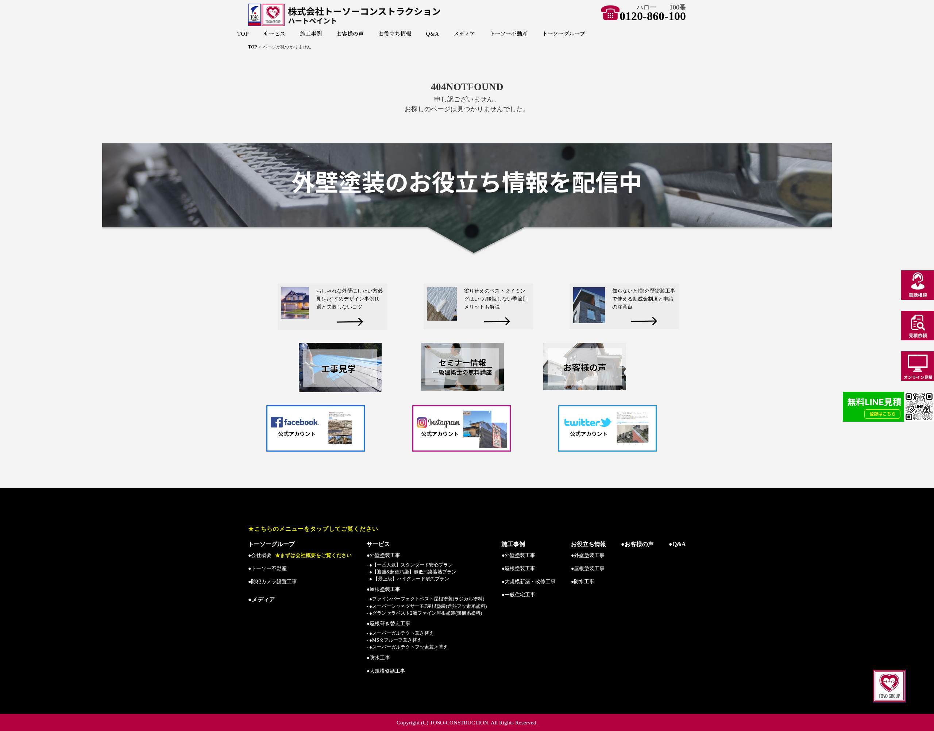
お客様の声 (350, 33)
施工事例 (311, 33)
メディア (464, 33)
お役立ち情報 (394, 33)
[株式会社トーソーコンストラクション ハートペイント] (369, 15)
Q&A (432, 33)
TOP (243, 33)
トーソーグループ (563, 33)
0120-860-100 (653, 16)
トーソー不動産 (509, 33)
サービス (274, 33)
